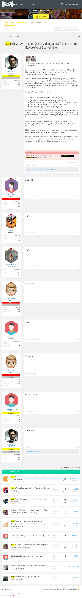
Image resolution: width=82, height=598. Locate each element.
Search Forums (6, 29)
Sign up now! (41, 16)
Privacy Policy (72, 589)
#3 (78, 233)
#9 (78, 447)
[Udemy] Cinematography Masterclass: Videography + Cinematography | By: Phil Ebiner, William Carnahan (28, 524)
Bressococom (14, 481)
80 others (49, 169)
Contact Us (44, 589)
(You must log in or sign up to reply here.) (70, 467)
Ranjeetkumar (74, 567)
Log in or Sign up (71, 4)
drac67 (30, 169)
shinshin (13, 528)
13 (19, 206)
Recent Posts (16, 29)
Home (54, 589)
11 (19, 343)
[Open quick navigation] (79, 37)
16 (19, 203)
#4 (78, 267)
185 (19, 274)
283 (19, 82)
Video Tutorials (33, 51)
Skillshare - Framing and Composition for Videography (30, 535)
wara (26, 233)
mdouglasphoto (29, 411)
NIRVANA (50, 51)
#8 (78, 411)
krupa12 (13, 492)
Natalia (27, 197)
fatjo (12, 514)
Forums (10, 22)
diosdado (27, 301)
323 (19, 271)
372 (19, 417)
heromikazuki (28, 267)
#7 (78, 373)
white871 (13, 570)
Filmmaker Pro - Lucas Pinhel (32, 556)
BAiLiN (12, 558)
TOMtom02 (41, 169)
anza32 (12, 581)
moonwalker (14, 503)
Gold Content (22, 22)
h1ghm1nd (31, 451)
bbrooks (75, 535)
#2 (78, 197)
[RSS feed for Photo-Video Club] (79, 589)
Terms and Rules (62, 589)
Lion (12, 537)
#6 (78, 339)
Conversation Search (40, 22)
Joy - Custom (6, 589)
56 (19, 86)
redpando (35, 169)
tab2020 (75, 556)
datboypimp (28, 339)
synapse (75, 511)
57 (19, 313)
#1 (78, 165)
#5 (78, 301)
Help (50, 589)
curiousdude (74, 478)
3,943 (18, 309)
